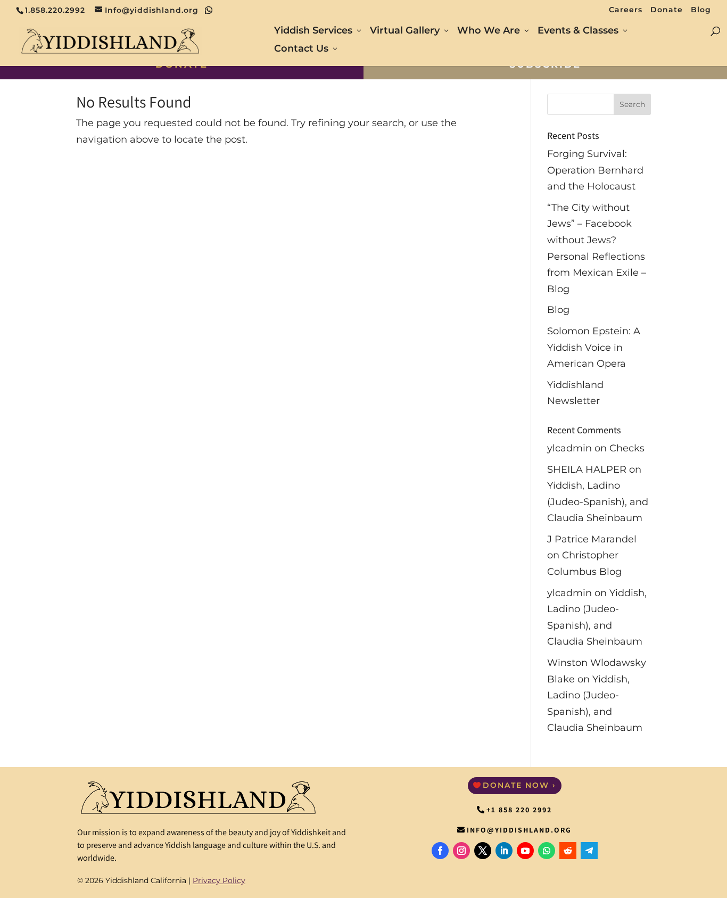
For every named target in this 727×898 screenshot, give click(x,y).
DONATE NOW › (519, 785)
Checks (627, 448)
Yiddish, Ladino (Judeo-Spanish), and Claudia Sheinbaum (597, 502)
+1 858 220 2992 (519, 809)
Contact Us (301, 49)
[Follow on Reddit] (567, 850)
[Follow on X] (482, 850)
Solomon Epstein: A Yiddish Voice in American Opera (593, 347)
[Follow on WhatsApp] (546, 850)
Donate (666, 10)
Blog (701, 10)
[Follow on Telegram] (589, 850)
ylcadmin (569, 448)
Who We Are (488, 31)
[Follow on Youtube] (525, 850)
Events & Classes (578, 31)
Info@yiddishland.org (519, 830)
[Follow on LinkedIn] (504, 850)
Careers (625, 10)
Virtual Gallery (405, 31)
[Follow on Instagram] (461, 850)
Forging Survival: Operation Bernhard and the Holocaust (595, 170)
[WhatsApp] (209, 10)
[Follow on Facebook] (440, 850)
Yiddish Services (313, 31)
